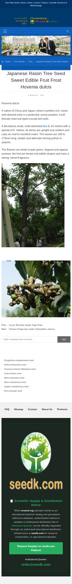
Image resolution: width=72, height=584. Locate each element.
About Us (47, 409)
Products (62, 409)
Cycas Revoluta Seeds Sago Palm (26, 325)
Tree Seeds (19, 61)
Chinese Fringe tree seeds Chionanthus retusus (32, 329)
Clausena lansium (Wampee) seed (20, 369)
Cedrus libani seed (12, 373)
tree (45, 126)
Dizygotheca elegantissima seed (19, 360)
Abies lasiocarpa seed (14, 378)
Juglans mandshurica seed (16, 386)
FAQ (7, 409)
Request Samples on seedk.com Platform (36, 548)
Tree (30, 61)
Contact (32, 409)
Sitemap (18, 409)
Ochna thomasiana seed (15, 365)
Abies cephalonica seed (15, 382)
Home (7, 61)
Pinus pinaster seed (13, 391)
